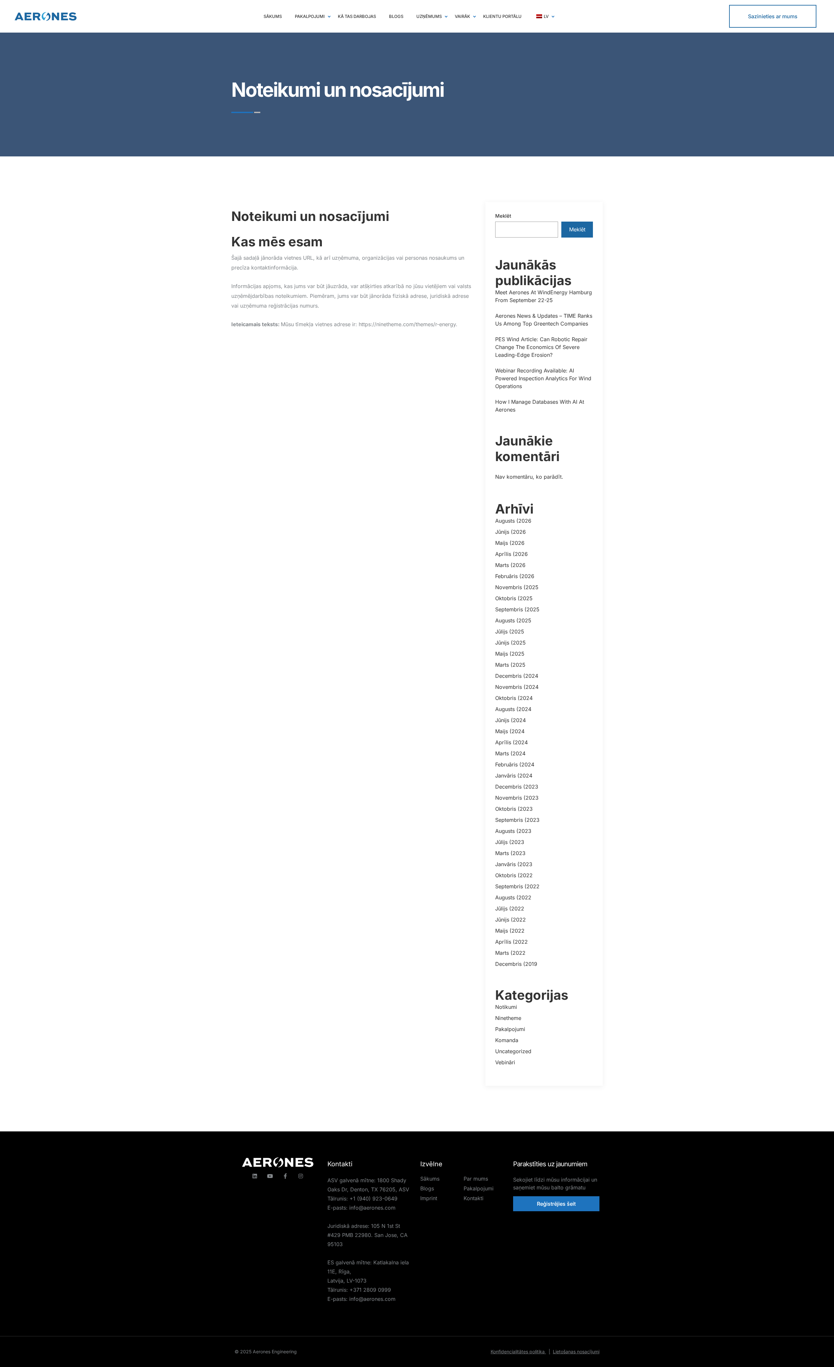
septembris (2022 (517, 886)
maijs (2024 (510, 731)
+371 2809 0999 (370, 1290)
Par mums (476, 1178)
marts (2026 (510, 565)
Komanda (506, 1040)
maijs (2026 (510, 543)
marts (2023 (510, 853)
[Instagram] (300, 1176)
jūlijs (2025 (509, 631)
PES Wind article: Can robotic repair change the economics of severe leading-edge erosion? (541, 347)
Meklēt (503, 216)
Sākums (429, 1178)
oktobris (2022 (514, 875)
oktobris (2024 (514, 698)
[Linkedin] (255, 1176)
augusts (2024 (513, 709)
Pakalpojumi (510, 1029)
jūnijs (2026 (510, 532)
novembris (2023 (517, 797)
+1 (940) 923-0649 (373, 1198)
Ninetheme (508, 1018)
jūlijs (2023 (509, 842)
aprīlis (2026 (511, 554)
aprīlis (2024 (511, 742)
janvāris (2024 (513, 775)
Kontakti (473, 1198)
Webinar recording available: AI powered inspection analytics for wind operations (543, 378)
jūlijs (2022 (509, 908)
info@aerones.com (372, 1207)
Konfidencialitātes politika (520, 1351)
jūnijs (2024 (510, 720)
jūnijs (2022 (510, 919)
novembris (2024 (517, 687)
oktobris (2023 (514, 809)
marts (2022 (510, 953)
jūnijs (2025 (510, 642)
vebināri (505, 1062)
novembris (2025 (517, 587)
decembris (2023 (516, 786)
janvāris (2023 (513, 864)
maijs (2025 (510, 653)
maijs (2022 (510, 930)
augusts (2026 (513, 520)
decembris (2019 (516, 964)
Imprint (428, 1198)
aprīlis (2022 (511, 941)
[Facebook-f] (285, 1176)
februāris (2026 (514, 576)
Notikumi (506, 1007)
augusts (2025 (513, 620)
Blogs (427, 1188)
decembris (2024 (516, 676)
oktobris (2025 (514, 598)
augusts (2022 (513, 897)
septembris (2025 (517, 609)
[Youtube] (270, 1176)
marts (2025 (510, 665)
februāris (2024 (514, 764)
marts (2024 (510, 753)
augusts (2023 (513, 831)
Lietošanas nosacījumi (576, 1351)
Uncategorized (513, 1051)
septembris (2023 (517, 820)
